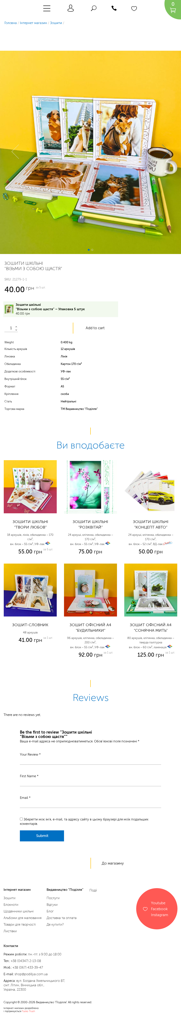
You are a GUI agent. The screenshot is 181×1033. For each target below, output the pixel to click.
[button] (18, 152)
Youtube (158, 903)
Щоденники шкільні (19, 911)
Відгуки (52, 905)
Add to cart (95, 328)
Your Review (30, 755)
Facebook (159, 909)
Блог (50, 911)
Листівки (10, 931)
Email (25, 798)
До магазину (113, 863)
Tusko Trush (28, 1011)
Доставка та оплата (62, 918)
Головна (10, 23)
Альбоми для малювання (22, 918)
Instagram (159, 915)
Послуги (53, 898)
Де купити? (55, 925)
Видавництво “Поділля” (65, 889)
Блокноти (11, 905)
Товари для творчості (20, 925)
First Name (29, 776)
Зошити (56, 23)
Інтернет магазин (33, 23)
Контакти (11, 946)
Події (93, 890)
